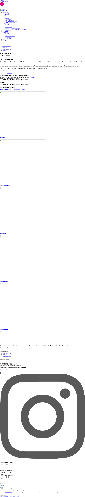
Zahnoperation (4, 329)
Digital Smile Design (5, 185)
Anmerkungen (3, 482)
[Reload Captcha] (2, 487)
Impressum (4, 354)
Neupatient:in (2, 368)
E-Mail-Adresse (3, 476)
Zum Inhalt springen (4, 0)
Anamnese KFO (3, 371)
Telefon (1, 478)
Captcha (1, 483)
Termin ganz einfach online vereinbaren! (15, 79)
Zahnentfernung (4, 281)
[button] (42, 487)
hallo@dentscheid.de (34, 77)
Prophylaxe (3, 233)
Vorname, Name (3, 474)
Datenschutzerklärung (6, 353)
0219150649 (9, 73)
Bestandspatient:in (3, 369)
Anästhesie (2, 137)
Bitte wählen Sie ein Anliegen (6, 470)
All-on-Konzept (4, 89)
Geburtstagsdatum (3, 475)
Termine (3, 7)
